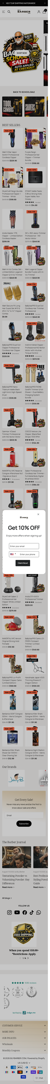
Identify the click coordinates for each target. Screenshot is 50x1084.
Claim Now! (23, 563)
